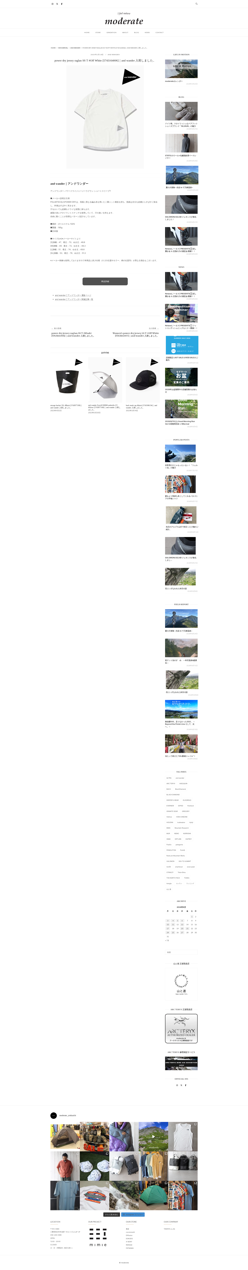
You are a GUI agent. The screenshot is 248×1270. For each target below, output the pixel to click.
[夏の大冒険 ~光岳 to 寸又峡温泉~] (182, 175)
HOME (87, 32)
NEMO (176, 833)
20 (182, 929)
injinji (191, 822)
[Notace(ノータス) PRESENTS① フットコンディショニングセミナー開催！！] (181, 313)
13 (182, 925)
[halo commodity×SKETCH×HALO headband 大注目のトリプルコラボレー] (94, 1166)
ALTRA (168, 778)
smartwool (179, 867)
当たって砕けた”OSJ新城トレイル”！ (180, 756)
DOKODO (129, 1239)
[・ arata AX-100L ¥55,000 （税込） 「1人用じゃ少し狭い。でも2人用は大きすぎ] (65, 1136)
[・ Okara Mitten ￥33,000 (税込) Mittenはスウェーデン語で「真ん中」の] (124, 1166)
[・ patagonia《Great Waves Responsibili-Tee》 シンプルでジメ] (94, 1195)
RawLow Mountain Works (175, 856)
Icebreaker (181, 822)
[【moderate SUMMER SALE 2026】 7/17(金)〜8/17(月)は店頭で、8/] (153, 1136)
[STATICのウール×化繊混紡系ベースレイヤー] (181, 143)
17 (168, 929)
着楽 (127, 1229)
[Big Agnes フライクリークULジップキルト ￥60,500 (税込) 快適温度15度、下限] (124, 1136)
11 (173, 925)
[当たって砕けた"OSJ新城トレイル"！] (181, 743)
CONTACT (160, 32)
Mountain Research (182, 828)
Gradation (112, 32)
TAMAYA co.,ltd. (169, 1229)
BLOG (136, 32)
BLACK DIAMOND (173, 795)
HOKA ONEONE (181, 817)
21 (187, 929)
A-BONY (129, 1242)
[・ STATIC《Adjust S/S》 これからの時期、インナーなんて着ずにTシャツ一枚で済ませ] (65, 1195)
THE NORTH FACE (173, 878)
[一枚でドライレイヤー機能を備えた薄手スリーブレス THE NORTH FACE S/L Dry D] (183, 1136)
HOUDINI (169, 822)
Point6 (182, 850)
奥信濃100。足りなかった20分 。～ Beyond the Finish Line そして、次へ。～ (180, 724)
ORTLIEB (178, 839)
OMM (168, 839)
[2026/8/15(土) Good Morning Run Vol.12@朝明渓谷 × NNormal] (181, 409)
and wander (114, 55)
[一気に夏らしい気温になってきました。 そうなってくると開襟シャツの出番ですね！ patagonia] (183, 1195)
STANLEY (169, 872)
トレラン (179, 883)
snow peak (191, 867)
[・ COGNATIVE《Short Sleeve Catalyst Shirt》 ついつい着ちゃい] (153, 1166)
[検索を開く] (196, 4)
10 (168, 925)
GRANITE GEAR (172, 811)
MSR (168, 833)
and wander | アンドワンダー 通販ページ (73, 295)
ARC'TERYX (170, 783)
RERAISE (129, 1245)
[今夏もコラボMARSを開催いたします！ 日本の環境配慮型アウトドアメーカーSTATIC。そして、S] (124, 1195)
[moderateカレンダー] (181, 69)
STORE (98, 32)
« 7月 (167, 940)
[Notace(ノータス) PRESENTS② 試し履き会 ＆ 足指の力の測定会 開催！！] (181, 236)
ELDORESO (187, 800)
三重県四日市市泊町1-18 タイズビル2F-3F (65, 1232)
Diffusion (129, 1235)
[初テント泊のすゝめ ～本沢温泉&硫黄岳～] (181, 648)
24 (168, 933)
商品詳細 (105, 281)
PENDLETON (171, 850)
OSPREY (188, 839)
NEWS (147, 32)
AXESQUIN (183, 783)
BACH (168, 789)
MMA (168, 828)
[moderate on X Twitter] (57, 4)
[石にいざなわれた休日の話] (182, 680)
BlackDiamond (180, 789)
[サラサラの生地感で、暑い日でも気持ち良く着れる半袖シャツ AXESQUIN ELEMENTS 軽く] (65, 1166)
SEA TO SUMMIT (185, 861)
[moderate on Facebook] (62, 4)
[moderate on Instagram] (53, 4)
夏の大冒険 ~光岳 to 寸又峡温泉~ (179, 187)
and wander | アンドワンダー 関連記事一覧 (74, 299)
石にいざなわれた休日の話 (176, 588)
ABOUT (125, 32)
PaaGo (168, 845)
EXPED (180, 806)
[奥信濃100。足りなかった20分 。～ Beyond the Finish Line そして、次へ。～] (181, 709)
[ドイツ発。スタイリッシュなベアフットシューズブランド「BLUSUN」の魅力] (181, 111)
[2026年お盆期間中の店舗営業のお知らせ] (181, 377)
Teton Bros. (182, 872)
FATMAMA (130, 1248)
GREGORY (185, 811)
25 (173, 933)
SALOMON (170, 861)
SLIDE (168, 867)
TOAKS (186, 878)
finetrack (190, 806)
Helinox (169, 817)
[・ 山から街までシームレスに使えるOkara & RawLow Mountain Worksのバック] (183, 1166)
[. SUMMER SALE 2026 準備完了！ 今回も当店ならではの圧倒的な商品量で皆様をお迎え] (94, 1136)
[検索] (195, 951)
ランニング (190, 883)
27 (182, 933)
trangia (169, 883)
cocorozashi (130, 1232)
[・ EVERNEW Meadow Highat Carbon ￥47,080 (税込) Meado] (153, 1195)
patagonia (179, 845)
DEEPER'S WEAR (172, 800)
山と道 (168, 889)
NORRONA (187, 833)
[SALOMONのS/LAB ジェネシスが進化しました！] (181, 204)
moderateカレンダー (174, 81)
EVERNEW (170, 806)
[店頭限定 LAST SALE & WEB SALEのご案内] (182, 345)
